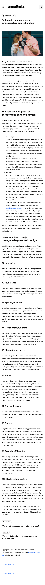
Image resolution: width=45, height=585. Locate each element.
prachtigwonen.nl (8, 564)
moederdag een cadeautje (15, 208)
